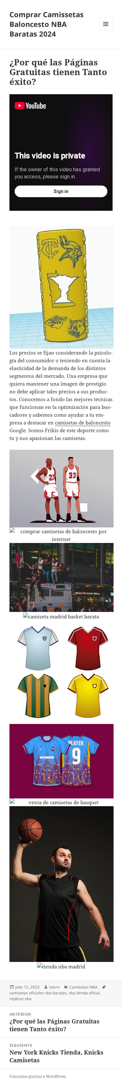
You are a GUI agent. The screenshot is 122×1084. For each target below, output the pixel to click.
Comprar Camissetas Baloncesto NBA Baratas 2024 (46, 24)
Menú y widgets (106, 30)
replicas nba (20, 998)
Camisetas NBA (83, 987)
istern (54, 987)
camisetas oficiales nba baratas (38, 993)
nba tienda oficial (84, 993)
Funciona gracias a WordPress (37, 1076)
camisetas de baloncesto (83, 422)
